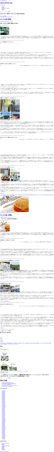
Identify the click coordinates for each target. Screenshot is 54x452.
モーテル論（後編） (6, 215)
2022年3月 (3, 411)
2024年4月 (3, 398)
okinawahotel (34, 194)
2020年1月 (3, 426)
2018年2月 (3, 433)
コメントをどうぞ (10, 21)
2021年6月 (3, 416)
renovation (23, 194)
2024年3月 (3, 399)
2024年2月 (3, 400)
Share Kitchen (8, 16)
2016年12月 (3, 435)
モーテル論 (18, 194)
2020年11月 (3, 420)
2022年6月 (3, 409)
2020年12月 (3, 419)
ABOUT (3, 9)
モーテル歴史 (12, 194)
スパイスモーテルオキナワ (40, 194)
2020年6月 (3, 423)
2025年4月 (3, 395)
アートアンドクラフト (8, 195)
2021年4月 (3, 418)
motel (30, 194)
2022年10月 (3, 406)
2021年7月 (3, 415)
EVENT (3, 7)
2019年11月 (3, 428)
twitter (1, 338)
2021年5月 (3, 417)
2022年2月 (3, 412)
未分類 (11, 16)
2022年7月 (3, 408)
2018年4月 (3, 432)
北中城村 (13, 195)
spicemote (6, 21)
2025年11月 (3, 391)
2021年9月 (3, 414)
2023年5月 (3, 403)
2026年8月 (3, 390)
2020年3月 (3, 425)
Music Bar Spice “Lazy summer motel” (7, 386)
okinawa (21, 194)
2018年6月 (3, 431)
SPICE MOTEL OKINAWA (47, 194)
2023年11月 (3, 401)
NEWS (3, 6)
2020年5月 (3, 424)
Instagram (1, 340)
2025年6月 (3, 394)
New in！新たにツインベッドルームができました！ (10, 385)
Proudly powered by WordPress (4, 451)
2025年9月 (3, 392)
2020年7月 (3, 422)
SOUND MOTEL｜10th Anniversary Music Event (9, 383)
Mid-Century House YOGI (5, 443)
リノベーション (2, 195)
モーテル (15, 194)
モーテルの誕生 (2, 194)
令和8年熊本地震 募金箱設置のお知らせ (8, 382)
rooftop (52, 194)
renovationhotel (27, 194)
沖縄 (31, 194)
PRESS (7, 212)
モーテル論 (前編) (5, 19)
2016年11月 (3, 436)
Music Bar (4, 16)
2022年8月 (3, 407)
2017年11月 (3, 434)
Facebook (1, 341)
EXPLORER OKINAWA (6, 445)
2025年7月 (3, 393)
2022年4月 (3, 410)
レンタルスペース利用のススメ (6, 384)
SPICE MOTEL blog (6, 3)
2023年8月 (3, 402)
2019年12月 (3, 427)
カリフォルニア (7, 194)
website (1, 337)
